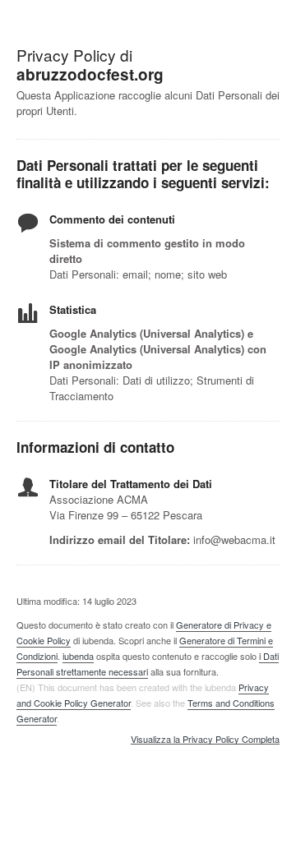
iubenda (78, 655)
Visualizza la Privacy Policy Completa (205, 740)
